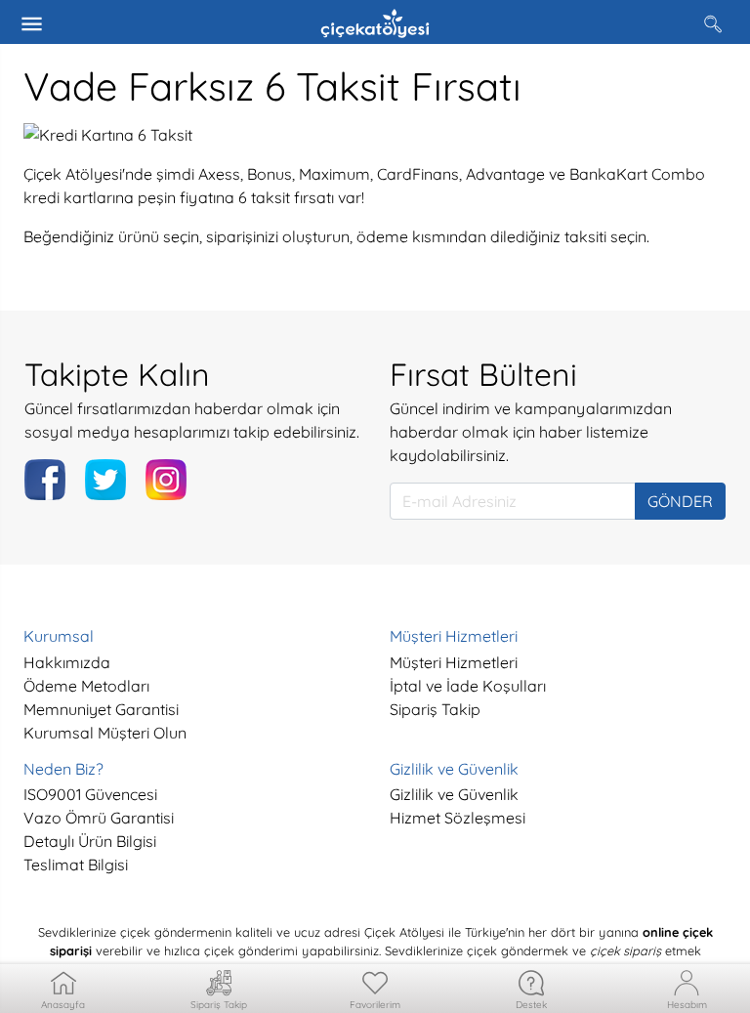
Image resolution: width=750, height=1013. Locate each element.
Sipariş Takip (435, 709)
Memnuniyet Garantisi (101, 709)
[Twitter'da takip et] (105, 479)
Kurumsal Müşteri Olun (105, 732)
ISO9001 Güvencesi (90, 794)
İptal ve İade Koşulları (468, 686)
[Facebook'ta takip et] (44, 479)
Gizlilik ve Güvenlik (454, 794)
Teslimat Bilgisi (75, 864)
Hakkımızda (66, 662)
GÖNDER (680, 501)
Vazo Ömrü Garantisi (98, 817)
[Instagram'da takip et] (166, 479)
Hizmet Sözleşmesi (457, 817)
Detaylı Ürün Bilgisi (89, 841)
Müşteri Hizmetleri (454, 662)
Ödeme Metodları (86, 686)
